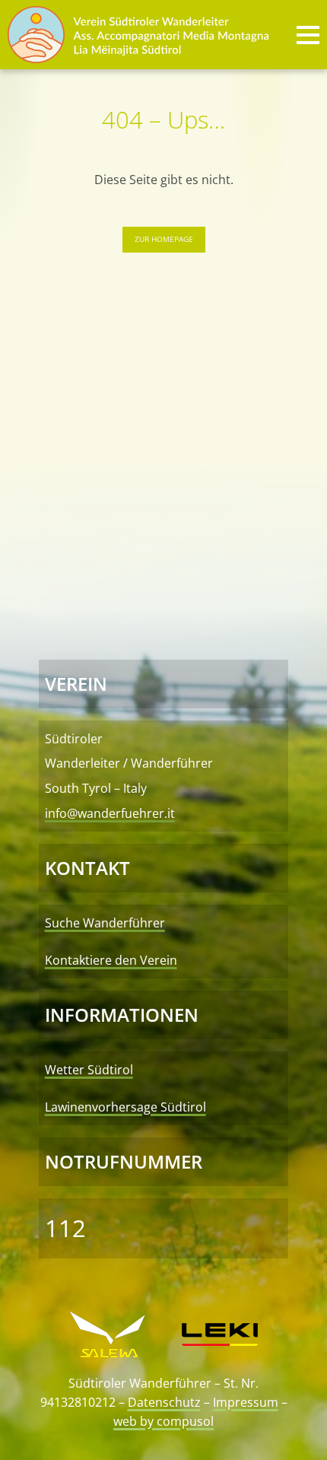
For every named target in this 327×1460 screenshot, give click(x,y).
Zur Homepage (164, 239)
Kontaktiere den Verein (111, 960)
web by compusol (163, 1421)
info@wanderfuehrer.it (110, 813)
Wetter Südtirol (89, 1069)
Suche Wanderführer (105, 922)
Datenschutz (164, 1402)
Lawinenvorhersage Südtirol (125, 1107)
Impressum (245, 1402)
